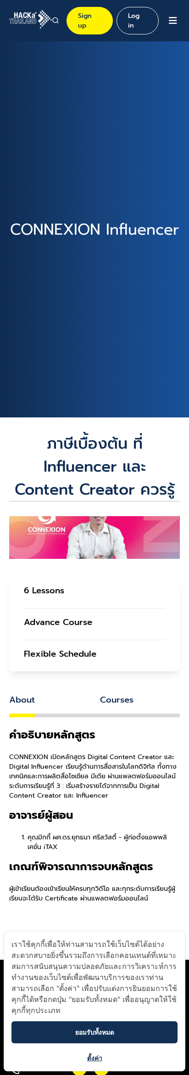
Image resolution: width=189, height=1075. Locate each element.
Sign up (85, 20)
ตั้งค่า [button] (94, 1058)
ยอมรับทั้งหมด (94, 1032)
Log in (133, 20)
